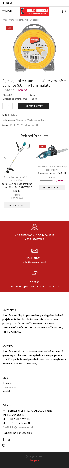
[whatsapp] (33, 125)
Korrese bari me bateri (14, 177)
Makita (17, 194)
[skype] (36, 125)
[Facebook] (3, 3)
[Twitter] (11, 125)
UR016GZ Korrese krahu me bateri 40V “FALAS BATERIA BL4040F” (17, 187)
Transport (7, 382)
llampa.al (34, 460)
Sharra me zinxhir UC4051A (52, 173)
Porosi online (9, 386)
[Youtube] (11, 3)
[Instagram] (7, 3)
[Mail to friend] (26, 125)
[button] (5, 176)
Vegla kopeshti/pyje (18, 19)
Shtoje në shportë (34, 106)
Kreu (5, 19)
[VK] (18, 125)
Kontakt (7, 391)
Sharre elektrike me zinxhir (49, 166)
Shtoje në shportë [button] (17, 205)
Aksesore (34, 19)
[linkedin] (29, 125)
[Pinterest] (22, 125)
